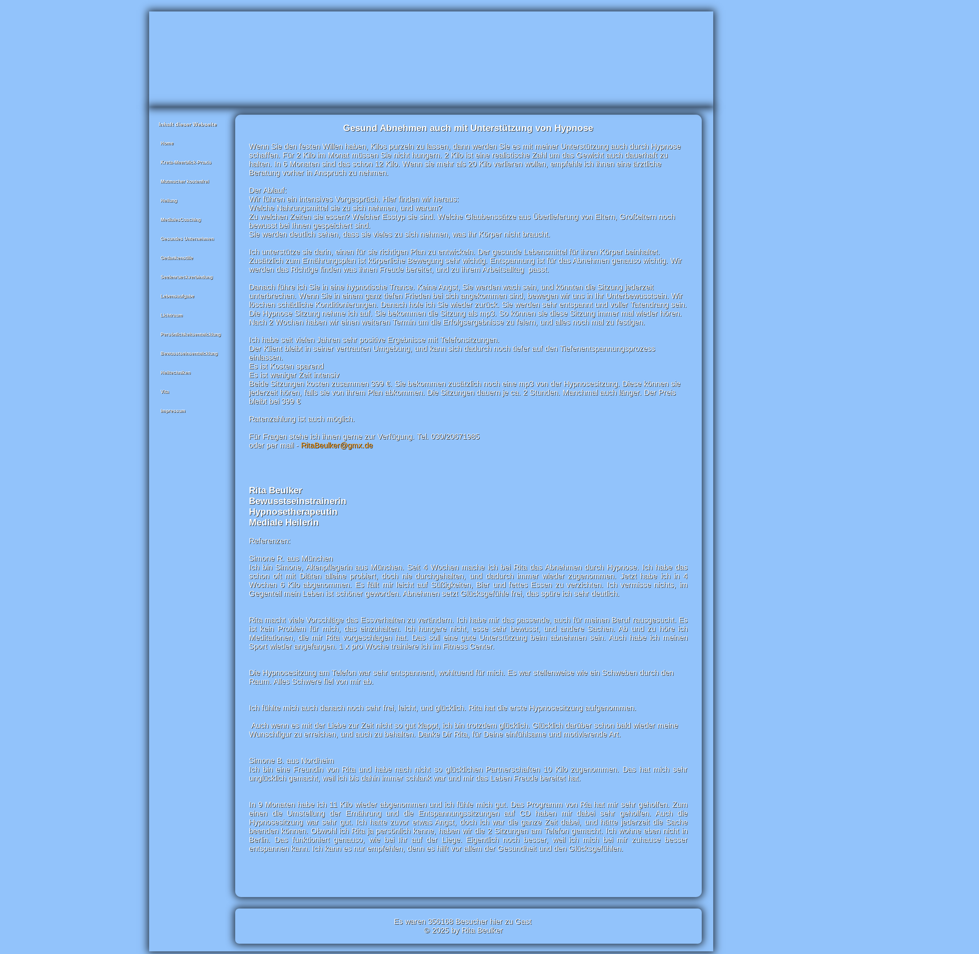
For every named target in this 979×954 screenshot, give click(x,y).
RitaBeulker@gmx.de (337, 445)
